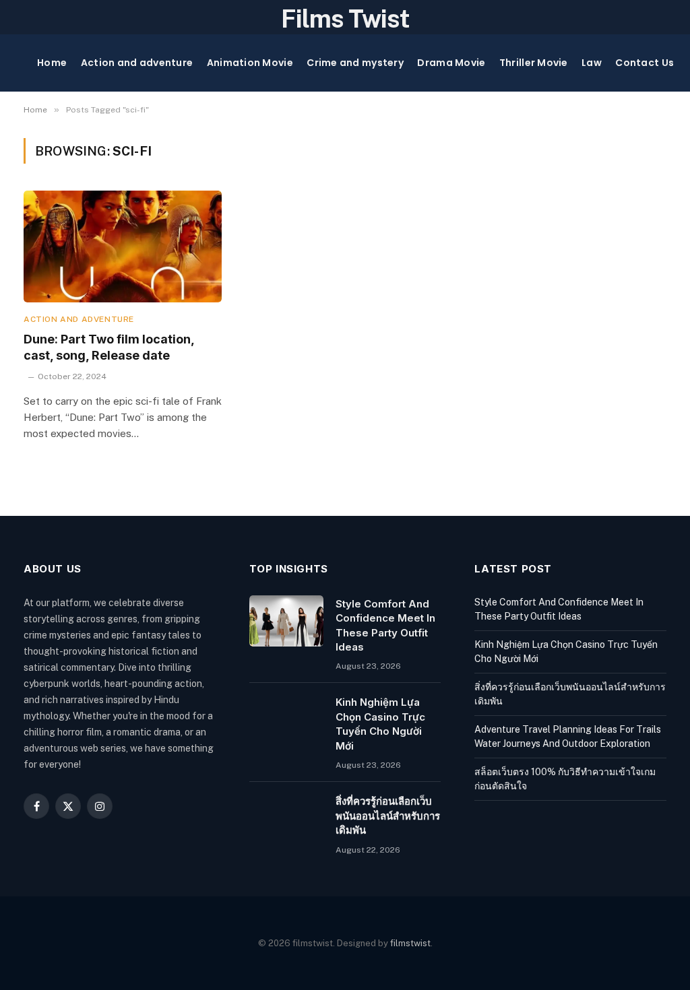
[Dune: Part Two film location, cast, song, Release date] (123, 246)
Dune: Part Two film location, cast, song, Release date (109, 347)
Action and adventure (137, 62)
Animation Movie (250, 62)
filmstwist (410, 943)
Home (52, 62)
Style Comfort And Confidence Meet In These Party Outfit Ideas (385, 625)
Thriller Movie (533, 62)
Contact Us (644, 62)
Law (592, 62)
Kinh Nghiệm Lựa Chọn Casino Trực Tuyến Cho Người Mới (380, 724)
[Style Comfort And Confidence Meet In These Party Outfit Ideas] (286, 621)
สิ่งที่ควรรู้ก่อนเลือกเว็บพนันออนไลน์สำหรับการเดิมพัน (388, 815)
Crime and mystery (355, 62)
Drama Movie (451, 62)
